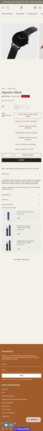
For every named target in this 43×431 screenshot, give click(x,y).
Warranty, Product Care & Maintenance (14, 399)
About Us (5, 389)
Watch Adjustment (8, 403)
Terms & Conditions (8, 413)
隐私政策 (23, 379)
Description (5, 174)
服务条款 (28, 379)
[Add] (18, 218)
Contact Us (5, 416)
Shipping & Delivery (8, 396)
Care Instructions (7, 204)
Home (3, 88)
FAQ (3, 392)
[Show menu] (3, 7)
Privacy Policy (6, 409)
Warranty (5, 199)
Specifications (6, 195)
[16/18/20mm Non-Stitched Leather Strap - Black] (8, 245)
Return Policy (6, 406)
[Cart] (40, 7)
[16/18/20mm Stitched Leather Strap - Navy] (8, 230)
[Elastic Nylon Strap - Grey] (8, 215)
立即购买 (21, 160)
